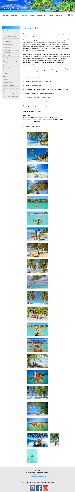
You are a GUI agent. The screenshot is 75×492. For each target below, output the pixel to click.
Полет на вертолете (9, 91)
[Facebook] (39, 488)
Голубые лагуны (8, 44)
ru (69, 15)
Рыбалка (5, 79)
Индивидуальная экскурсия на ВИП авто (11, 62)
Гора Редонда (7, 58)
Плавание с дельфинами (10, 94)
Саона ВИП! (6, 41)
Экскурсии (5, 28)
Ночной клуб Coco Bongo (10, 96)
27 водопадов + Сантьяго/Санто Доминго (10, 51)
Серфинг (5, 73)
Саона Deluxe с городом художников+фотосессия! (10, 38)
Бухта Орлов (6, 55)
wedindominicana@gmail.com (37, 477)
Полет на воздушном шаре (11, 88)
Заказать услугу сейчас (32, 126)
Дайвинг (5, 76)
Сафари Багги (7, 47)
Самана (5, 33)
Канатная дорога (8, 82)
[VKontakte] (32, 488)
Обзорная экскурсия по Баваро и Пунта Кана (10, 67)
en (72, 15)
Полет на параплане (9, 85)
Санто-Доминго (7, 31)
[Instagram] (45, 488)
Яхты (4, 71)
